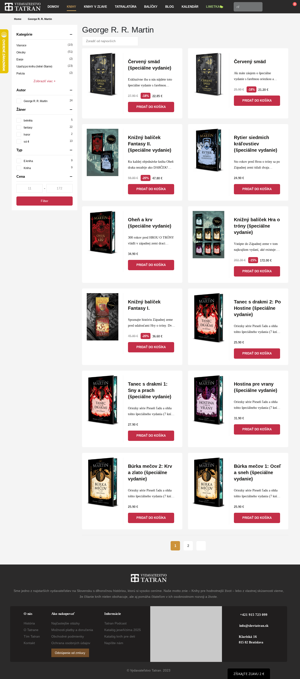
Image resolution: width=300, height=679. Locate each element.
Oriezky (20, 52)
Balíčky (151, 6)
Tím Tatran (32, 636)
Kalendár (190, 6)
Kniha (27, 168)
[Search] (257, 7)
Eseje (19, 59)
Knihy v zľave (95, 6)
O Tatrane (31, 630)
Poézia (20, 73)
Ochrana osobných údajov (70, 643)
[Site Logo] (23, 7)
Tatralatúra (125, 6)
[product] (102, 74)
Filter (44, 201)
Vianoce (21, 45)
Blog (169, 6)
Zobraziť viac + (45, 81)
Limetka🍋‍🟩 (214, 6)
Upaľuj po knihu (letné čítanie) (34, 66)
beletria (28, 120)
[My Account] (269, 7)
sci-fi (26, 141)
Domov (53, 6)
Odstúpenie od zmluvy (70, 653)
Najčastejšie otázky (65, 623)
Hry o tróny (158, 325)
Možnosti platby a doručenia (72, 630)
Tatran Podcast (115, 623)
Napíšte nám (113, 643)
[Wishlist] (280, 7)
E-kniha (28, 161)
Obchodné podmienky (67, 636)
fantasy (28, 127)
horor (27, 134)
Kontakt (29, 643)
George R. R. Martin (35, 101)
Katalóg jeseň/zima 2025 (122, 630)
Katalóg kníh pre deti (119, 636)
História (29, 623)
